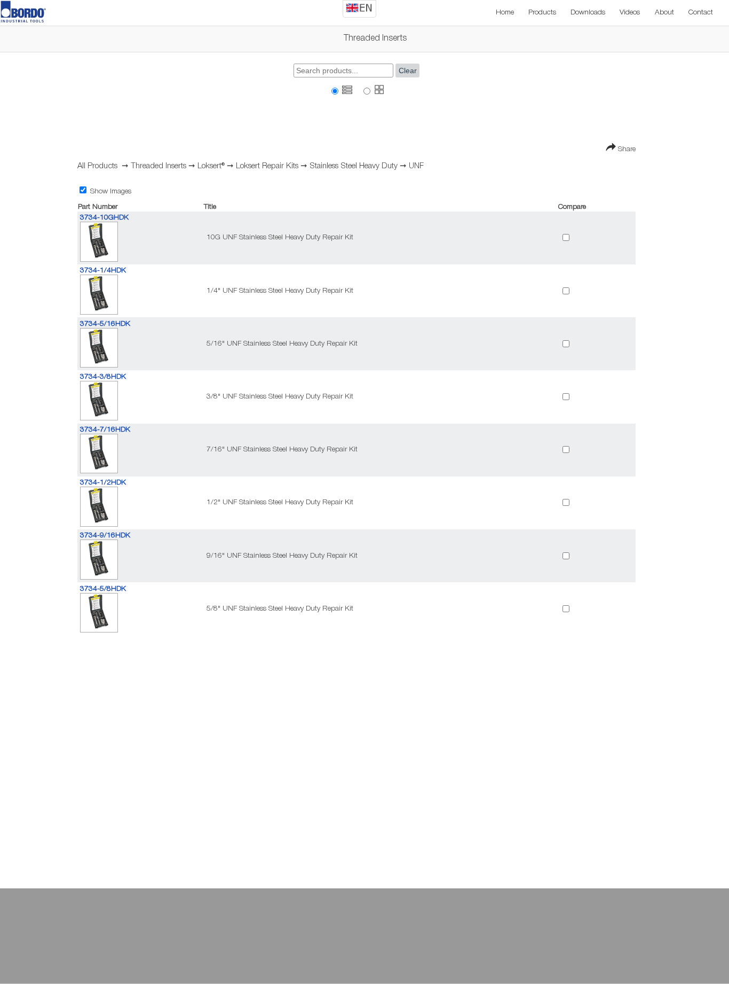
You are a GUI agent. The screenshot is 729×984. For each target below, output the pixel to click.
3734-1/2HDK (103, 482)
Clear (408, 71)
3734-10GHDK (104, 217)
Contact (700, 12)
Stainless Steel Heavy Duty (354, 166)
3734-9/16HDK (105, 535)
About (664, 12)
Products (542, 12)
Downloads (587, 12)
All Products (97, 166)
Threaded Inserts (158, 166)
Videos (630, 12)
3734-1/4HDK (103, 270)
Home (505, 12)
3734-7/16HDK (105, 429)
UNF (416, 166)
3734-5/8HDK (103, 588)
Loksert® (211, 166)
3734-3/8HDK (103, 376)
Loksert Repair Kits (267, 166)
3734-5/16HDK (105, 324)
